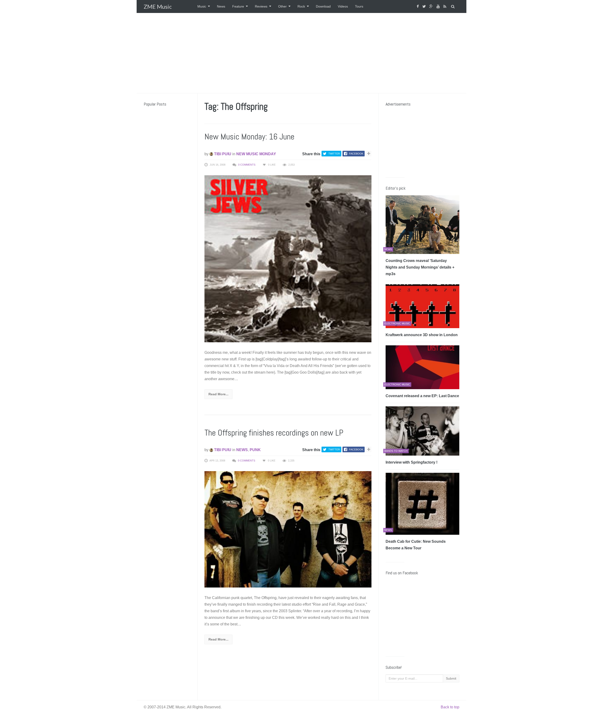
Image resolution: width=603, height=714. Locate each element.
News (221, 6)
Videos (343, 6)
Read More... (218, 394)
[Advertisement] (301, 53)
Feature (238, 6)
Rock (301, 6)
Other (282, 6)
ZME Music (158, 6)
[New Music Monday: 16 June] (287, 259)
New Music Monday (256, 154)
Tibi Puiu (222, 154)
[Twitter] (424, 6)
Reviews (261, 6)
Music (201, 6)
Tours (359, 6)
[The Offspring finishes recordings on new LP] (287, 529)
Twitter (334, 153)
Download (323, 6)
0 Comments (246, 164)
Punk (255, 450)
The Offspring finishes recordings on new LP (273, 432)
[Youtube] (438, 6)
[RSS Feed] (445, 6)
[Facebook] (418, 6)
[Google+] (431, 6)
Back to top (450, 707)
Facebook (356, 153)
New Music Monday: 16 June (249, 136)
